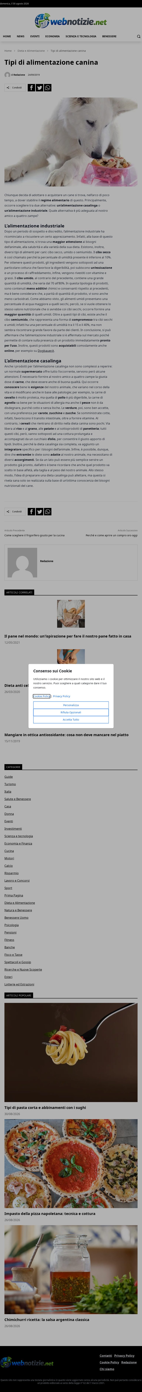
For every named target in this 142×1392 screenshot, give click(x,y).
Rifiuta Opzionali (71, 712)
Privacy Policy (61, 696)
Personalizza (71, 705)
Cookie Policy (41, 696)
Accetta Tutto (71, 719)
